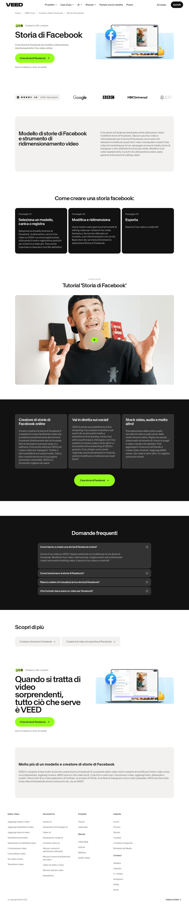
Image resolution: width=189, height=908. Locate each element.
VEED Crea (30, 13)
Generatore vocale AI (53, 837)
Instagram (118, 879)
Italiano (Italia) (172, 900)
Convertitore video (17, 853)
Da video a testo (15, 859)
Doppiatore (48, 875)
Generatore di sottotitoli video (22, 843)
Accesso (161, 4)
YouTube (117, 863)
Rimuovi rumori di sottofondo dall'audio (53, 850)
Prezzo (81, 821)
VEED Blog (83, 842)
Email (115, 889)
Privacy (116, 827)
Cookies (117, 837)
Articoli (81, 847)
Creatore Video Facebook (51, 13)
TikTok (116, 884)
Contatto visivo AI (51, 843)
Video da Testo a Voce (53, 865)
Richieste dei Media (122, 848)
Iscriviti (177, 4)
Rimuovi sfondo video (53, 870)
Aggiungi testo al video (19, 832)
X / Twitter (118, 873)
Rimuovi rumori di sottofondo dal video (56, 858)
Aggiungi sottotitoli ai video (21, 827)
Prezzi (129, 4)
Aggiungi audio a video (19, 821)
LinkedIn (117, 868)
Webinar (82, 852)
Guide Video (84, 858)
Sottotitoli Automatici (18, 837)
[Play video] (94, 340)
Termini (116, 832)
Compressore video (17, 848)
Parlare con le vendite (111, 4)
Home (18, 13)
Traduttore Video (16, 864)
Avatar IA (47, 821)
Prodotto (49, 4)
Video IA (47, 832)
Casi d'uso (65, 4)
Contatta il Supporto (123, 843)
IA (78, 4)
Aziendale (83, 827)
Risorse (89, 4)
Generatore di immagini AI (55, 827)
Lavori (116, 821)
